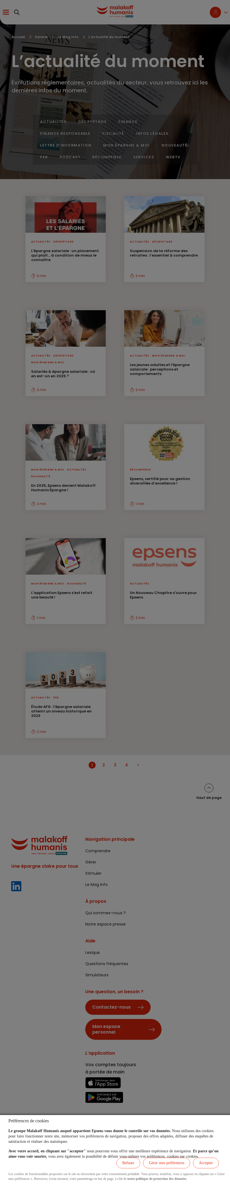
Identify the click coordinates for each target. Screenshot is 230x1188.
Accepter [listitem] (206, 1163)
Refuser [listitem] (128, 1163)
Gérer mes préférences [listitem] (166, 1163)
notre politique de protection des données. (157, 1179)
